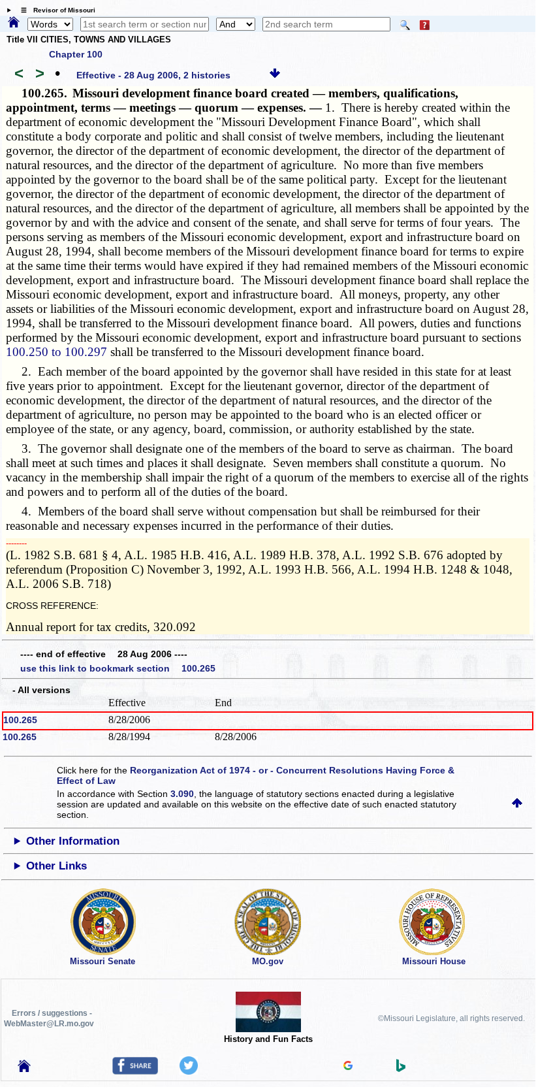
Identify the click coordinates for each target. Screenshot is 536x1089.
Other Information (72, 841)
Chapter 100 (75, 54)
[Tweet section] (189, 1071)
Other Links (56, 866)
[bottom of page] (275, 75)
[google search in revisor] (348, 1067)
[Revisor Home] (24, 1069)
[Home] (14, 22)
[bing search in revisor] (400, 1069)
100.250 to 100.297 (56, 352)
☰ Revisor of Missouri (54, 10)
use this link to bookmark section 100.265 (117, 668)
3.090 (182, 793)
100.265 (20, 720)
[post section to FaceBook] (135, 1071)
